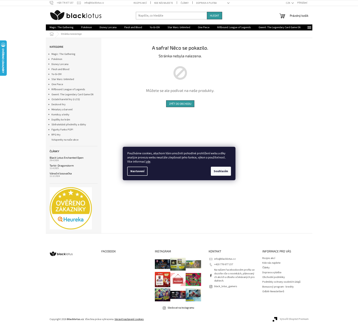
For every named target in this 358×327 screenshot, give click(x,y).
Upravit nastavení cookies (129, 319)
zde (148, 162)
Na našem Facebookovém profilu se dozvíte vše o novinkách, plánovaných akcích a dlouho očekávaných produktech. (234, 275)
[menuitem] (61, 27)
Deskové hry (58, 104)
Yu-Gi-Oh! (56, 74)
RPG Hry (56, 135)
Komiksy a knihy (60, 115)
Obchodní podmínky (273, 277)
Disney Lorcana (59, 64)
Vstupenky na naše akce (65, 140)
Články (185, 3)
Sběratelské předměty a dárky (68, 124)
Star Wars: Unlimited (62, 79)
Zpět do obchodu (180, 103)
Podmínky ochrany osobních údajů (281, 282)
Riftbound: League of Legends (68, 89)
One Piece (57, 84)
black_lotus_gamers (225, 286)
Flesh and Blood (60, 69)
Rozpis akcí (140, 3)
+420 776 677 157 (223, 264)
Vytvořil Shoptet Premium (294, 319)
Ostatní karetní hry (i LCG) (65, 99)
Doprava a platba (206, 3)
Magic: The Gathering (63, 54)
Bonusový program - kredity (278, 287)
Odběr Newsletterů (273, 291)
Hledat (214, 15)
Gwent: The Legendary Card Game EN (72, 94)
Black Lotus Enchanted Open (66, 157)
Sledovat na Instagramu (181, 308)
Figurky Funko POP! (62, 130)
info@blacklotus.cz (225, 259)
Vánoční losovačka (61, 173)
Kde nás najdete (163, 3)
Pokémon (56, 59)
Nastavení (137, 171)
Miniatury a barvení (62, 109)
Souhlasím (221, 171)
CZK (288, 3)
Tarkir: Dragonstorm (62, 165)
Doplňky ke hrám (60, 120)
